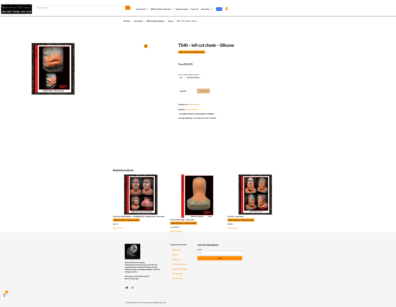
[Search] (127, 8)
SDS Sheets (176, 250)
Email (199, 249)
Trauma (170, 21)
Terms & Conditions (179, 264)
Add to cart (203, 91)
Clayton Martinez (191, 109)
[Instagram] (132, 288)
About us (175, 255)
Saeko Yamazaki (194, 104)
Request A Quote (182, 9)
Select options (176, 231)
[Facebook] (127, 288)
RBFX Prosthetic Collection (161, 9)
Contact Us (194, 9)
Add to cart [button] (118, 228)
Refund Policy (177, 278)
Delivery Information (180, 269)
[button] (145, 46)
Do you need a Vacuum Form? (188, 74)
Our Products (141, 9)
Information (205, 9)
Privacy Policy (177, 274)
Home (128, 21)
